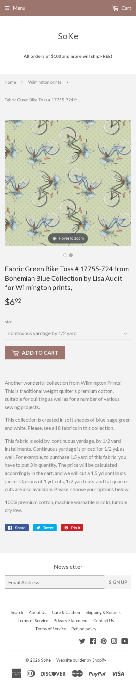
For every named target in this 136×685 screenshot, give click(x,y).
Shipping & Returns (103, 612)
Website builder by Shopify (81, 660)
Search (17, 612)
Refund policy (83, 628)
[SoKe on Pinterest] (103, 642)
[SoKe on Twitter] (82, 642)
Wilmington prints (44, 82)
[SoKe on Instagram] (114, 642)
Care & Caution (66, 612)
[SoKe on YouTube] (124, 642)
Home (10, 82)
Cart (126, 8)
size (8, 321)
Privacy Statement (71, 620)
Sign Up (118, 582)
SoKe (68, 36)
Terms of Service (32, 620)
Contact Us (103, 620)
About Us (37, 612)
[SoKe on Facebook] (93, 642)
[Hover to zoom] (68, 182)
